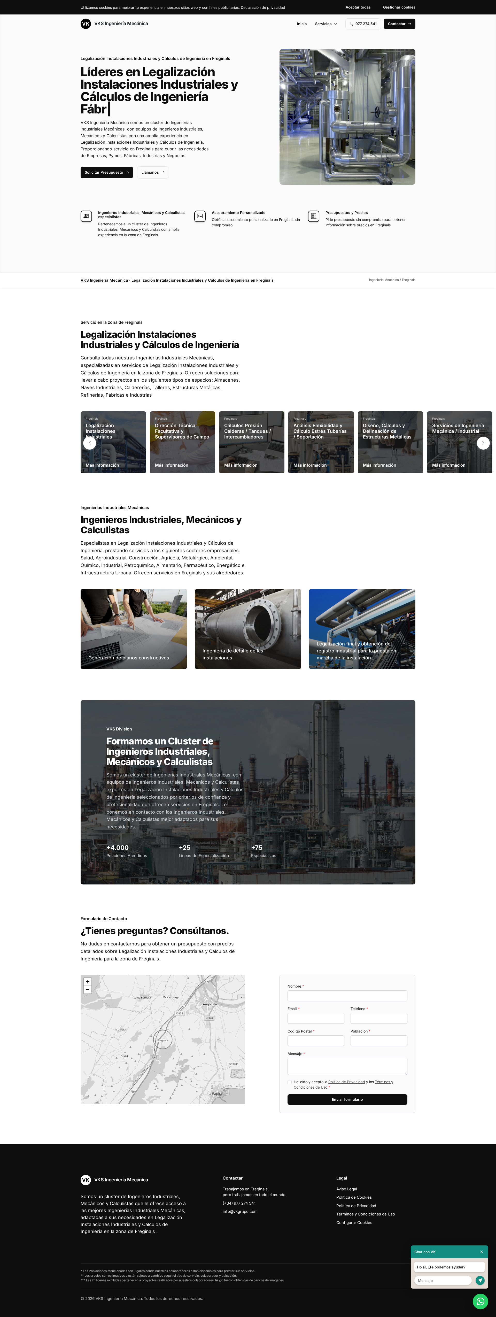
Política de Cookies (354, 1197)
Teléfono (359, 1008)
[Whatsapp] (480, 1301)
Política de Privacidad (346, 1082)
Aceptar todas (358, 7)
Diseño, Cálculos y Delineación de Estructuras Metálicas (387, 431)
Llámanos (150, 172)
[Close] (482, 1251)
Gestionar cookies (399, 7)
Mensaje (296, 1053)
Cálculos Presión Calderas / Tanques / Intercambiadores (247, 431)
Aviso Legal (346, 1189)
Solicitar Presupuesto (104, 172)
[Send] (480, 1280)
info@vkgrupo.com (240, 1211)
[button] (483, 443)
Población (360, 1031)
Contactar (397, 23)
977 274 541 (366, 23)
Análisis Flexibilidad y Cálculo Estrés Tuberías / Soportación (320, 431)
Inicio (302, 23)
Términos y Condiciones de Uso (365, 1214)
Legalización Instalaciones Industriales (100, 431)
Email (294, 1008)
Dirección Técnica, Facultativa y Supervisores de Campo (182, 431)
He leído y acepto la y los (343, 1084)
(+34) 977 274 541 (239, 1203)
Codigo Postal (301, 1031)
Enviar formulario (347, 1099)
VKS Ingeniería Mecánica (120, 23)
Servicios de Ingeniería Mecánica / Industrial (458, 428)
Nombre (296, 986)
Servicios (323, 23)
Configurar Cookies (354, 1222)
